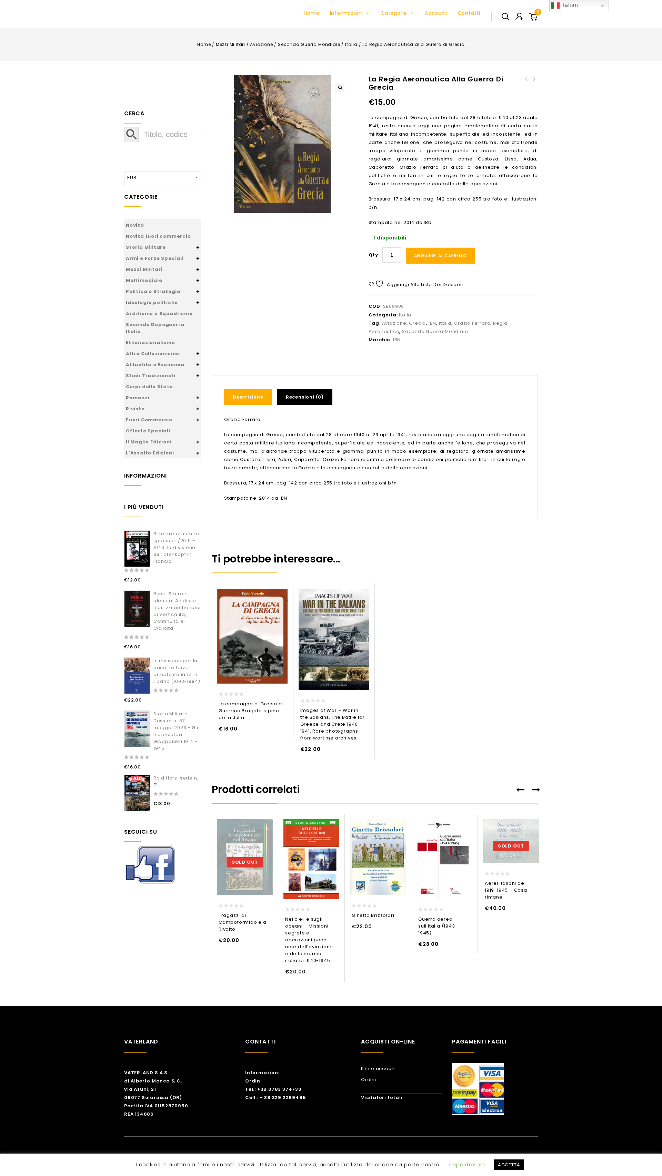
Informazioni (346, 13)
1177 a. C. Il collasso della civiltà (534, 87)
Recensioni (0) (305, 397)
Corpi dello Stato (149, 386)
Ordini (253, 1081)
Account (436, 13)
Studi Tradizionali (150, 375)
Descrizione (248, 397)
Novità (135, 225)
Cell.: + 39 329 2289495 (275, 1097)
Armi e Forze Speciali (155, 258)
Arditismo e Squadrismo (159, 313)
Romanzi (138, 397)
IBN (432, 323)
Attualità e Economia (155, 364)
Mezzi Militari (230, 44)
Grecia (417, 323)
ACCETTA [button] (509, 1165)
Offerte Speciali (148, 431)
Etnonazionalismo (150, 342)
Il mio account (378, 1068)
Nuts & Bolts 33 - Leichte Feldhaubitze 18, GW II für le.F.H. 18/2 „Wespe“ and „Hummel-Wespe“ (526, 95)
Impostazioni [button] (467, 1164)
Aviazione (261, 44)
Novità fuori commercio (158, 236)
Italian (569, 5)
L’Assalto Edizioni (150, 453)
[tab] (250, 397)
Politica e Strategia (153, 291)
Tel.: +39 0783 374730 (273, 1089)
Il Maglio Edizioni (148, 442)
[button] (339, 87)
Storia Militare (146, 247)
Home (311, 13)
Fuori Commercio (149, 419)
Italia (351, 44)
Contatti (469, 13)
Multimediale (144, 280)
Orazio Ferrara (472, 323)
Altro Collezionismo (152, 353)
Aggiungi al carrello (440, 255)
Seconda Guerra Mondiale (309, 44)
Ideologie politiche (152, 302)
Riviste (135, 408)
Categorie (394, 13)
